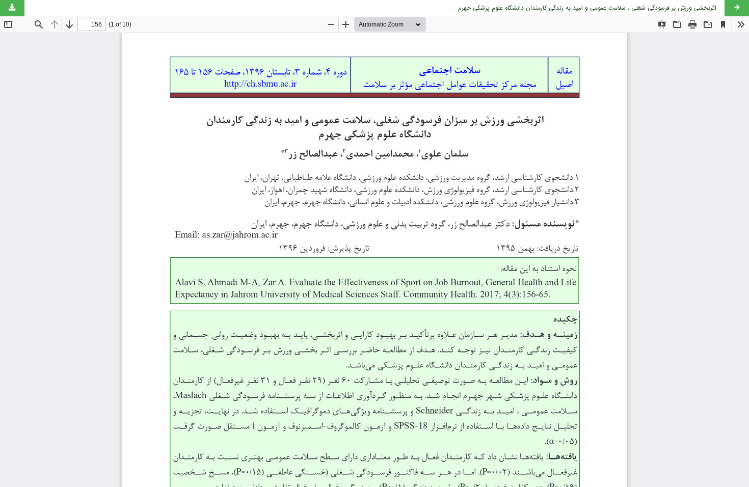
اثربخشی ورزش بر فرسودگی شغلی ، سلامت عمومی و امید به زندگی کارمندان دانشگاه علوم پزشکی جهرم (587, 8)
